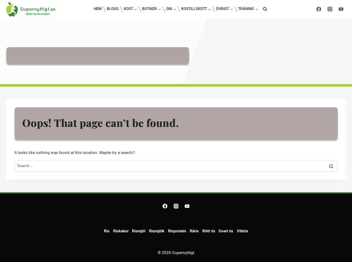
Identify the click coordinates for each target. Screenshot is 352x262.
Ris (107, 231)
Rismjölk (156, 231)
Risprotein (177, 231)
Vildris (242, 231)
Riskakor (121, 231)
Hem (98, 9)
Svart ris (226, 231)
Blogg (113, 9)
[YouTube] (341, 9)
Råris (194, 231)
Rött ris (208, 231)
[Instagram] (330, 9)
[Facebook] (319, 9)
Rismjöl (138, 231)
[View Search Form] (265, 9)
